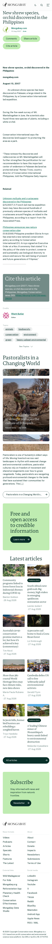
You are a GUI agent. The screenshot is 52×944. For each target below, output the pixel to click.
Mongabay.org (10, 884)
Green (8, 340)
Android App (33, 914)
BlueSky (31, 905)
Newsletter (19, 803)
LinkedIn (31, 876)
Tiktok (30, 897)
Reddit (30, 901)
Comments (11, 38)
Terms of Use (34, 863)
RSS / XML (32, 923)
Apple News (33, 918)
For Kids (7, 880)
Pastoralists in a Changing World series (25, 494)
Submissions (33, 859)
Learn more (19, 539)
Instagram (32, 880)
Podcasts (7, 842)
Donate (31, 846)
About (30, 837)
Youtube (31, 884)
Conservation (11, 334)
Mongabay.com (19, 28)
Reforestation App (12, 888)
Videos (6, 837)
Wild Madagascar (11, 876)
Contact (31, 842)
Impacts (31, 850)
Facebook (32, 893)
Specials (7, 850)
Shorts (6, 854)
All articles (11, 760)
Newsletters (33, 854)
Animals (9, 329)
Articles (7, 846)
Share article (30, 38)
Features (7, 859)
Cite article (11, 46)
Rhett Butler (17, 314)
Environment (30, 334)
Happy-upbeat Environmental (31, 340)
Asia (24, 31)
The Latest (8, 863)
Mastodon (32, 910)
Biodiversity (24, 329)
